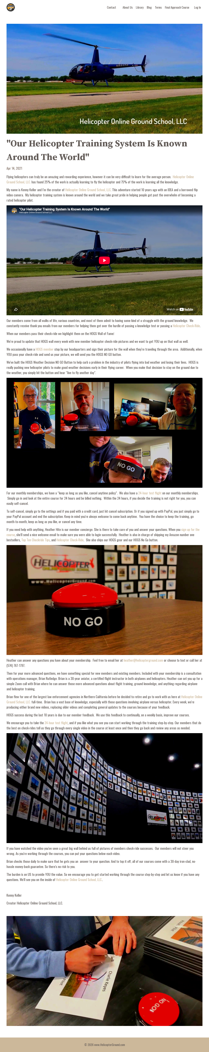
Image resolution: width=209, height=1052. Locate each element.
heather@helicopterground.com (143, 660)
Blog (149, 7)
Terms (158, 7)
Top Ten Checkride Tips (35, 539)
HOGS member (45, 349)
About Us (128, 7)
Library (140, 7)
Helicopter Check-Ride (186, 325)
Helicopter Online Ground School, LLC (88, 189)
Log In (197, 7)
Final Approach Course (177, 7)
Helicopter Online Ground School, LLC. (79, 879)
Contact (111, 7)
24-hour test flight (149, 492)
